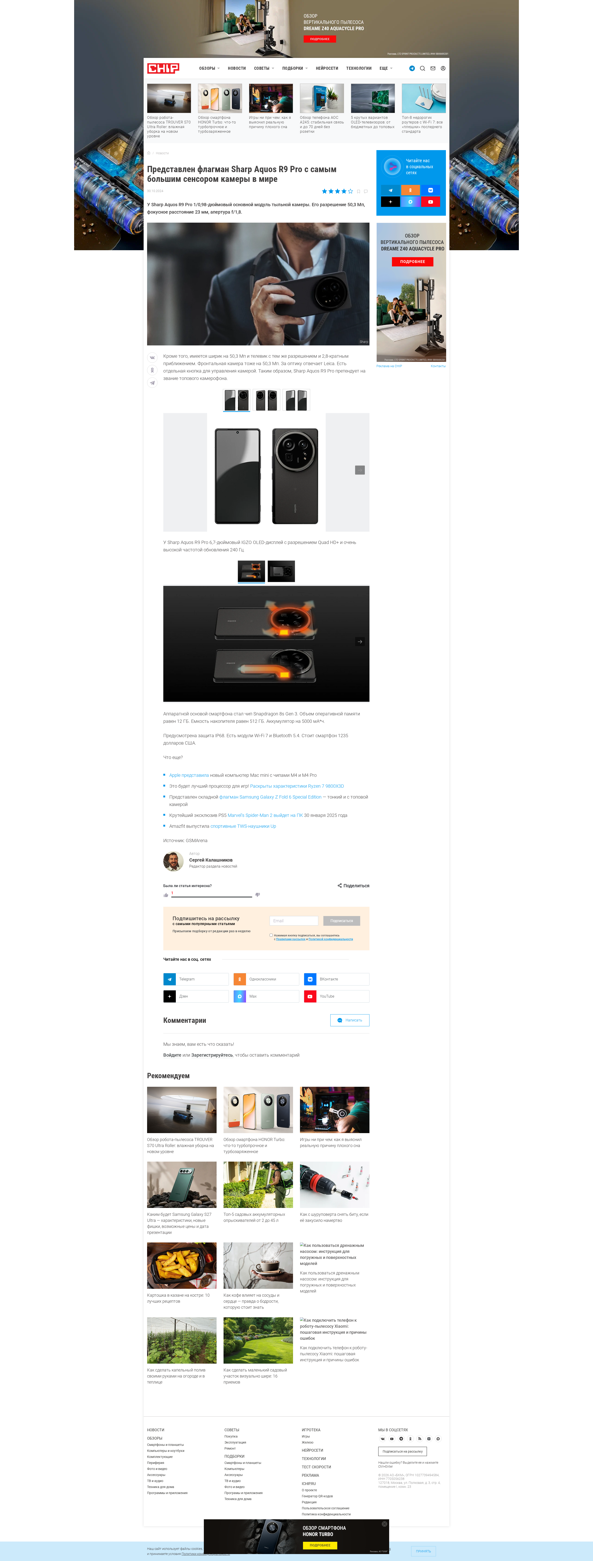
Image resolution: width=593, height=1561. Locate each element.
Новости (237, 68)
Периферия (155, 1463)
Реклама (310, 1475)
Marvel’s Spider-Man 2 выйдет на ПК (265, 815)
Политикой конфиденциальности (331, 939)
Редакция (309, 1502)
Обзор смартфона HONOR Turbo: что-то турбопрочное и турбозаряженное (217, 124)
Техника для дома (160, 1487)
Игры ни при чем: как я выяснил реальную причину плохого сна (270, 122)
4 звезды (344, 191)
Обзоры (207, 68)
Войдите (172, 1055)
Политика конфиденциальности (326, 1514)
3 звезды (337, 191)
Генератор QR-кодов (317, 1496)
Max (253, 996)
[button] (360, 470)
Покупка (231, 1436)
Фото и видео (157, 1469)
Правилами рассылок (291, 939)
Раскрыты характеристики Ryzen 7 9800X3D (297, 786)
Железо (307, 1442)
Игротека (311, 1430)
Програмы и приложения (243, 1493)
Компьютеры (234, 1469)
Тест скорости (316, 1467)
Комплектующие (160, 1457)
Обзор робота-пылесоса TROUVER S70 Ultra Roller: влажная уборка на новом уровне (169, 126)
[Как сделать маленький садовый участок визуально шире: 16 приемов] (258, 1340)
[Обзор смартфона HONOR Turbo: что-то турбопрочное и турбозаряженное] (258, 1110)
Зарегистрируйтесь (212, 1055)
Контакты (438, 366)
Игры (306, 1436)
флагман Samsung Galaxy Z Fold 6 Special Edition (270, 797)
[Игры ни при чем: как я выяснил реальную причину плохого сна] (334, 1110)
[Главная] (148, 153)
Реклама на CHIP (389, 366)
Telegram (187, 979)
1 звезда (325, 191)
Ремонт (230, 1448)
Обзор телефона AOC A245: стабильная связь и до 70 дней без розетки (322, 124)
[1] (165, 894)
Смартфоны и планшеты (165, 1445)
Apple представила (189, 775)
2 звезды (331, 191)
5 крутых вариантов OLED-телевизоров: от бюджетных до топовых (372, 122)
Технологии (359, 68)
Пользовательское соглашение (325, 1508)
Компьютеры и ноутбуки (165, 1451)
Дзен (183, 996)
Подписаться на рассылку (403, 1451)
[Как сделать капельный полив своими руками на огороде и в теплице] (182, 1340)
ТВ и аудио (155, 1481)
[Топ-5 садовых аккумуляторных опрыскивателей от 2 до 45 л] (258, 1185)
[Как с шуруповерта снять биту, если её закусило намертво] (334, 1185)
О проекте (309, 1490)
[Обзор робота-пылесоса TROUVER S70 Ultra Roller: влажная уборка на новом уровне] (182, 1110)
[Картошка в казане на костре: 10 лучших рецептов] (182, 1265)
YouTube (327, 996)
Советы (262, 68)
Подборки (292, 68)
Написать (354, 1020)
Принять (423, 1551)
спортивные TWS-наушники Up (243, 826)
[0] (257, 894)
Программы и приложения (167, 1493)
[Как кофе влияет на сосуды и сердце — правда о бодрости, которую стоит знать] (258, 1265)
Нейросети (327, 68)
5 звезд (350, 191)
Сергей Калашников (211, 860)
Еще (384, 68)
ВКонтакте (329, 979)
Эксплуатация (235, 1442)
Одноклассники (262, 979)
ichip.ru (309, 1484)
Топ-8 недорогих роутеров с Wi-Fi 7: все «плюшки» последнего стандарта (422, 124)
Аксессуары (156, 1475)
